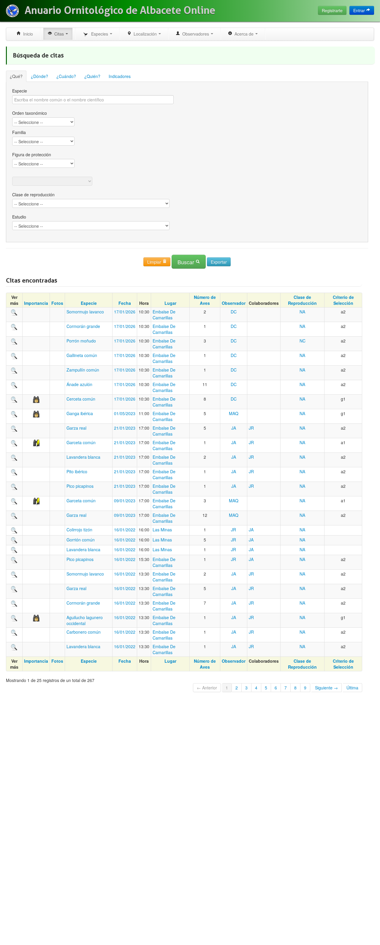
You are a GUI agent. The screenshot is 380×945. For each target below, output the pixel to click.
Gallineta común (81, 355)
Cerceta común (80, 399)
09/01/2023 (124, 500)
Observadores (195, 34)
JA (233, 428)
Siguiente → (326, 688)
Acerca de (243, 34)
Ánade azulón (79, 384)
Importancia (36, 303)
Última (352, 688)
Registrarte (332, 10)
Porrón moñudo (81, 341)
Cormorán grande (83, 326)
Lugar (170, 303)
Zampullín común (82, 370)
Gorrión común (80, 540)
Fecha (124, 303)
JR (251, 428)
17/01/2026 (124, 312)
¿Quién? (92, 76)
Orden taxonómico (29, 113)
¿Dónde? (39, 76)
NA (302, 312)
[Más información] (14, 312)
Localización (144, 34)
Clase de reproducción (33, 194)
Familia (19, 132)
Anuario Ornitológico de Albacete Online (120, 10)
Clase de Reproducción (302, 300)
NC (302, 341)
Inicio (27, 34)
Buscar (187, 262)
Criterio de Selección (343, 300)
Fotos (57, 303)
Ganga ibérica (79, 413)
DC (234, 312)
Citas (58, 34)
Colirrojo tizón (79, 530)
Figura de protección (31, 154)
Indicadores (120, 76)
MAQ (233, 413)
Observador (234, 303)
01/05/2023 (124, 413)
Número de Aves (205, 300)
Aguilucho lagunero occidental (84, 620)
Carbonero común (83, 632)
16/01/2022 (124, 530)
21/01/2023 (124, 428)
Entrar (359, 10)
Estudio (19, 217)
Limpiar (154, 262)
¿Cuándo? (66, 76)
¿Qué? (16, 76)
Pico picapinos (80, 486)
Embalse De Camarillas (164, 315)
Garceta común (81, 442)
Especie (19, 91)
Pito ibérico (76, 471)
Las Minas (162, 530)
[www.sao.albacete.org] (12, 10)
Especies (99, 34)
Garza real (76, 428)
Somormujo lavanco (85, 312)
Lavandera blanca (83, 457)
